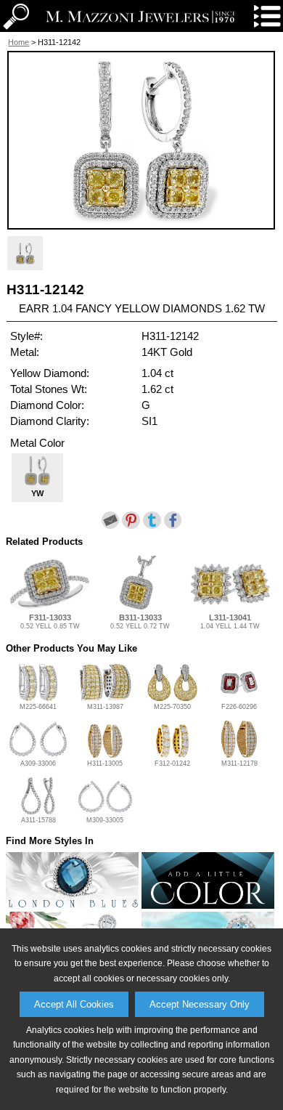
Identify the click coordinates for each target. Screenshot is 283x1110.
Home (18, 42)
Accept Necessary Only (199, 1004)
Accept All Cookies (74, 1004)
